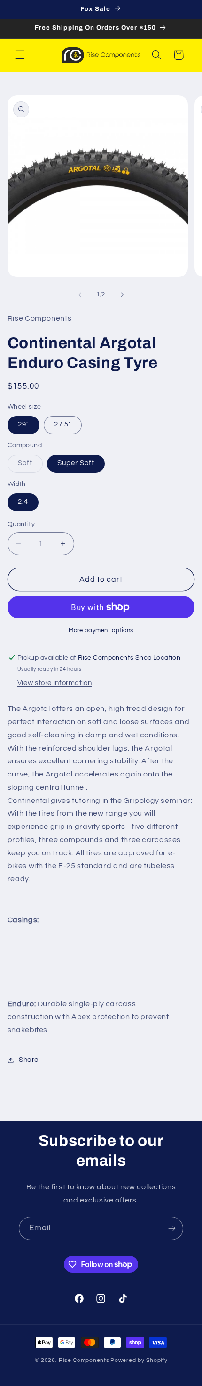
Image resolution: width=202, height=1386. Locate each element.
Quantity (21, 524)
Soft (30, 465)
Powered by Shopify (138, 1360)
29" (23, 424)
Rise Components (84, 1360)
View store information (54, 682)
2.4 (23, 501)
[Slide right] (122, 294)
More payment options (101, 630)
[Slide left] (80, 294)
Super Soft (76, 463)
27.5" (62, 424)
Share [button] (29, 1059)
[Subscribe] (172, 1228)
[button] (20, 55)
